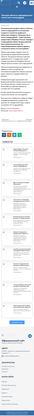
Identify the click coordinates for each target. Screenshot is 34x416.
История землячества (8, 366)
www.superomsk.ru (16, 111)
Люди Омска (6, 400)
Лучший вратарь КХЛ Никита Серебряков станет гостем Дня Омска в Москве (21, 167)
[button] (31, 3)
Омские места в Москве (10, 404)
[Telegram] (30, 336)
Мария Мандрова (13, 108)
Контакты (4, 371)
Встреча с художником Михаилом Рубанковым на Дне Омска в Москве (22, 265)
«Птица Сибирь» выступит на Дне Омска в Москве (22, 285)
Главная (4, 381)
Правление (5, 369)
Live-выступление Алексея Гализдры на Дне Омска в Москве (22, 250)
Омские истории (7, 396)
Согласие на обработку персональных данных (17, 413)
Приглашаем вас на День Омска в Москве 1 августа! (22, 306)
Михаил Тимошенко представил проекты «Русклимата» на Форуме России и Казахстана (21, 234)
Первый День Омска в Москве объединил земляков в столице (20, 150)
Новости (4, 393)
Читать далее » (17, 157)
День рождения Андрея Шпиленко (21, 183)
